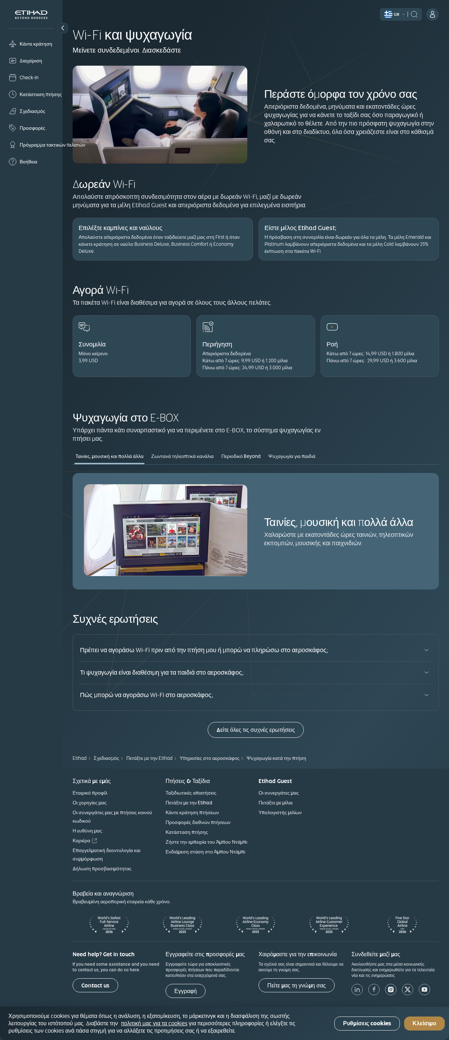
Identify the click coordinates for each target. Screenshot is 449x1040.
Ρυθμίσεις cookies (367, 1023)
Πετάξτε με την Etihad (189, 802)
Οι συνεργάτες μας (279, 793)
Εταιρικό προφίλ (90, 793)
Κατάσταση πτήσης (187, 832)
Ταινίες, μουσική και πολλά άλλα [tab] (109, 456)
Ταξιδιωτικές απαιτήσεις (191, 793)
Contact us (95, 985)
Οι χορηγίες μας (90, 802)
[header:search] (414, 13)
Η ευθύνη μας (87, 831)
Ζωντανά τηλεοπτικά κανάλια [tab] (182, 456)
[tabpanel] (256, 531)
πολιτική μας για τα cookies (154, 1023)
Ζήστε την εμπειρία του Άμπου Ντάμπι (206, 842)
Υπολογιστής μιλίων (280, 812)
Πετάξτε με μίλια (276, 802)
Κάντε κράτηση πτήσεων (192, 812)
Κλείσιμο (424, 1023)
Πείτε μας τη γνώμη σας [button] (296, 985)
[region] (224, 1023)
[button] (63, 28)
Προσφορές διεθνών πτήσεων (198, 822)
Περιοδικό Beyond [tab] (241, 456)
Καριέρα (81, 840)
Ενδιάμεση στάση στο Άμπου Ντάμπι (205, 852)
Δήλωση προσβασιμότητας (102, 868)
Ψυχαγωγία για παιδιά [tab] (291, 456)
